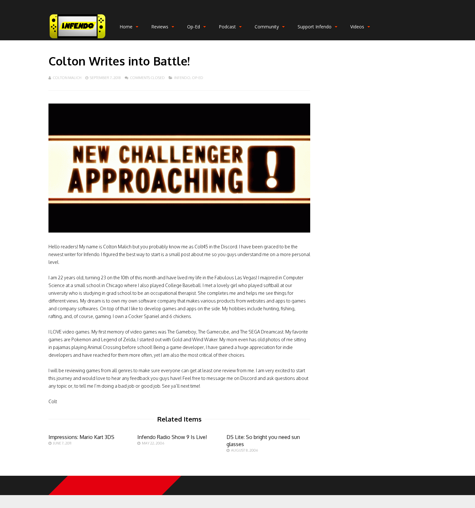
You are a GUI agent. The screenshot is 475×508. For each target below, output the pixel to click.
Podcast (227, 27)
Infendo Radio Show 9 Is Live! (172, 437)
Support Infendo (315, 27)
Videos (357, 27)
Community (267, 27)
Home (126, 27)
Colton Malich (67, 77)
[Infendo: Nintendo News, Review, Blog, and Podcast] (77, 38)
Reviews (159, 27)
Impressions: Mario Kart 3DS (81, 437)
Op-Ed (193, 27)
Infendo (182, 77)
